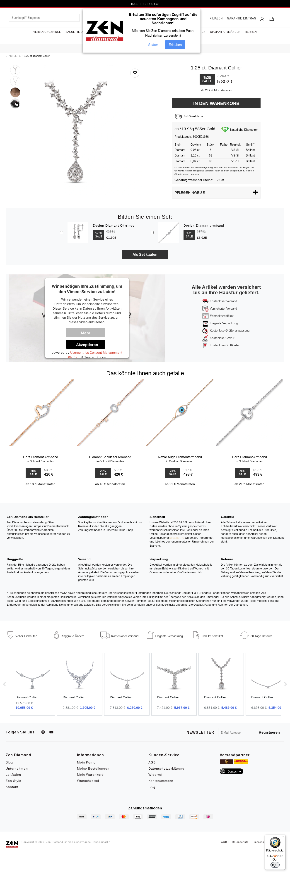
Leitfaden (13, 774)
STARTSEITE (13, 56)
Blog (9, 762)
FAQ (151, 787)
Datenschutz (240, 842)
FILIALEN (216, 18)
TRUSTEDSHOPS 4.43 (145, 4)
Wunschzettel (88, 780)
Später (153, 45)
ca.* (177, 129)
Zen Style (13, 780)
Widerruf (155, 774)
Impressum (261, 842)
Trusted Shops (95, 357)
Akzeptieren (87, 344)
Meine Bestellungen (93, 768)
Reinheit (235, 144)
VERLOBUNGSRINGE (47, 31)
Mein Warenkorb (90, 774)
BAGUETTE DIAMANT (79, 31)
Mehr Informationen (88, 334)
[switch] (275, 865)
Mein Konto (86, 762)
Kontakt (12, 787)
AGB (152, 762)
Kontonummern (160, 780)
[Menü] (282, 837)
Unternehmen (17, 768)
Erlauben (175, 45)
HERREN (251, 31)
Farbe (223, 144)
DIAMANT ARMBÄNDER (225, 31)
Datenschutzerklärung (166, 768)
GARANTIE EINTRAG (241, 18)
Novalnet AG (176, 537)
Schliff (250, 144)
